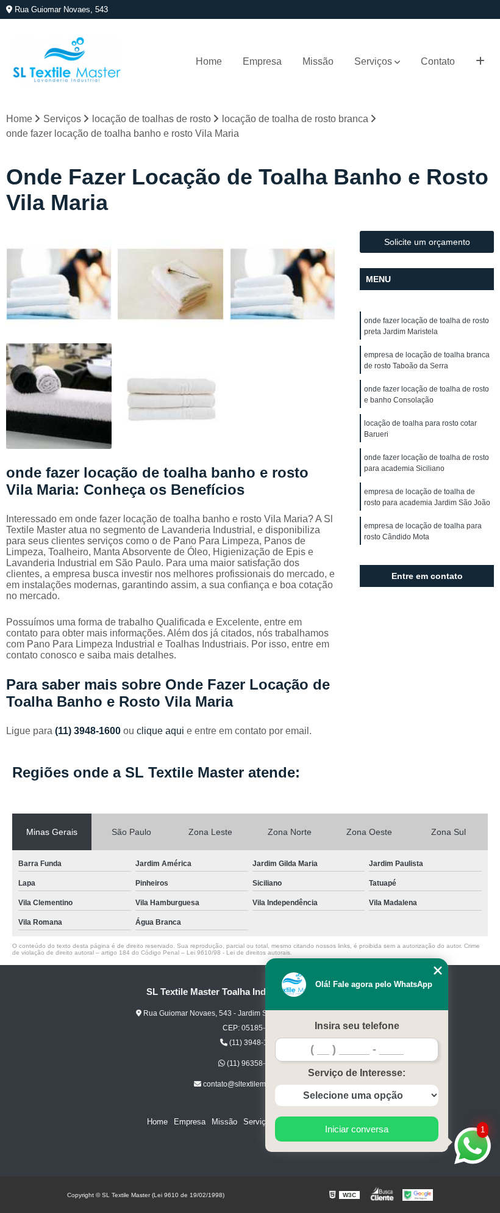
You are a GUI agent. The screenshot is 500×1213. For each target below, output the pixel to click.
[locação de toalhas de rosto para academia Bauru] (282, 284)
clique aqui (160, 731)
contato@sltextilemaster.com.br (253, 1084)
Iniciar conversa (356, 1129)
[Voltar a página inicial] (67, 61)
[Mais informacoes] (480, 61)
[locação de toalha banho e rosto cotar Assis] (170, 284)
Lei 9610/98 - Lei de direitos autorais (238, 952)
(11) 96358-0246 (253, 1063)
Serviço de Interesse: (356, 1073)
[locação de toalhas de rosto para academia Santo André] (59, 284)
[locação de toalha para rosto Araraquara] (59, 396)
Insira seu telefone (357, 1026)
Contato (438, 61)
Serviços (373, 61)
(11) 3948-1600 (89, 731)
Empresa (262, 61)
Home (209, 61)
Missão (318, 61)
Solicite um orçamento (427, 242)
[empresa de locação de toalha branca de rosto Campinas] (170, 396)
